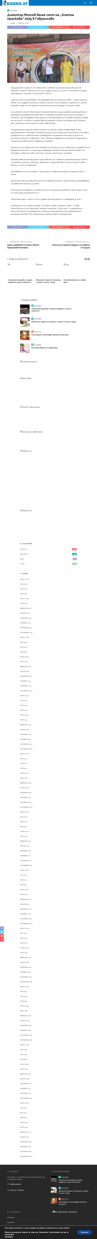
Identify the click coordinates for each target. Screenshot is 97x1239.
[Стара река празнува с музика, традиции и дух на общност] (20, 270)
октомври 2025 (26, 628)
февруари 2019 (25, 1016)
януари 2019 (24, 1020)
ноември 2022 (25, 797)
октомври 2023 (26, 744)
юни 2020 (23, 938)
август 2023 (24, 754)
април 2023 (24, 773)
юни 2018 (23, 1054)
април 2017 (24, 1122)
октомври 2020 (26, 919)
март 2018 (24, 1069)
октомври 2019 (25, 977)
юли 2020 (23, 933)
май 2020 (23, 943)
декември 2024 (25, 676)
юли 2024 (23, 700)
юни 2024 (23, 705)
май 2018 (23, 1059)
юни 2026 (23, 589)
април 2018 (24, 1064)
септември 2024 (26, 691)
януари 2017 (24, 1137)
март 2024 (24, 720)
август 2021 (24, 870)
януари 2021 (24, 904)
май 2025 (23, 652)
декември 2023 (25, 734)
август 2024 (24, 695)
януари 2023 (24, 788)
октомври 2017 (25, 1093)
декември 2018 (25, 1025)
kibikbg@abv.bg (15, 1184)
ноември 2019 (25, 972)
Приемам (84, 1232)
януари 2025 (24, 671)
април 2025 (24, 657)
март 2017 (23, 1127)
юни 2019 (23, 996)
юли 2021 (23, 875)
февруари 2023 (25, 783)
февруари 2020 (25, 957)
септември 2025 (26, 632)
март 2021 (24, 894)
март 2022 (24, 836)
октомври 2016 (25, 1151)
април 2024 (24, 715)
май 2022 (23, 826)
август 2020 (24, 928)
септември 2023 (26, 749)
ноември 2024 (25, 681)
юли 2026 (23, 584)
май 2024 (23, 710)
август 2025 (24, 637)
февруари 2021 (25, 899)
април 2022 (24, 831)
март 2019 (23, 1011)
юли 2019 (23, 991)
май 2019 (23, 1001)
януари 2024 (24, 729)
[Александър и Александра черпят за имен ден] (25, 335)
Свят (48, 559)
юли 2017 (23, 1108)
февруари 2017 (25, 1132)
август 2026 (24, 579)
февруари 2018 (25, 1074)
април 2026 (24, 598)
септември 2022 (26, 807)
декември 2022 (26, 792)
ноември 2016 (25, 1147)
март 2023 (24, 778)
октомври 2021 (25, 860)
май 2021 (23, 885)
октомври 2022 (26, 802)
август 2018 (24, 1045)
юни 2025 (23, 647)
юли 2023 (23, 759)
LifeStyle (48, 549)
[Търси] (85, 3)
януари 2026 (25, 613)
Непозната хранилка (68, 1212)
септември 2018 (26, 1040)
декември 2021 (25, 851)
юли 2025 (23, 642)
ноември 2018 (25, 1030)
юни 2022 (23, 822)
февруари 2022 (25, 841)
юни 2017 (23, 1113)
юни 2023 (23, 763)
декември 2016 (25, 1142)
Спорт (48, 564)
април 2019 (24, 1006)
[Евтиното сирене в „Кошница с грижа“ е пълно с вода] (48, 270)
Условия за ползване (15, 1190)
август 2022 (24, 812)
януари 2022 (25, 846)
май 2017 (23, 1117)
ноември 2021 (25, 856)
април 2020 (24, 948)
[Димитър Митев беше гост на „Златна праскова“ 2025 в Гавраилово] (48, 58)
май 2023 (23, 768)
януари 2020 (25, 962)
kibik (13, 23)
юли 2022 (23, 817)
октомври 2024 (26, 686)
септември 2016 (26, 1156)
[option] (20, 273)
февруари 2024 (25, 725)
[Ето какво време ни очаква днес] (76, 270)
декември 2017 (25, 1083)
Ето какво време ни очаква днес (44, 348)
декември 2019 (25, 967)
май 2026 (23, 594)
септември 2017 (26, 1098)
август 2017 (24, 1103)
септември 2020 (26, 923)
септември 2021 (26, 865)
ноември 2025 (25, 623)
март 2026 (24, 603)
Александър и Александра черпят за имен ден (49, 335)
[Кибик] (15, 3)
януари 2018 (24, 1079)
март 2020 (24, 953)
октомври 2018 (25, 1035)
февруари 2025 (25, 666)
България (48, 554)
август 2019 (24, 986)
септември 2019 (26, 982)
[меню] (91, 2)
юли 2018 (23, 1050)
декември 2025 (25, 618)
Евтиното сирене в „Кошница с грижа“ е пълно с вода (53, 322)
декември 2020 (26, 909)
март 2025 (24, 662)
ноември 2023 (25, 739)
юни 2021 (23, 880)
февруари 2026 (25, 608)
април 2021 (24, 889)
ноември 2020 (25, 914)
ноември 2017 (25, 1088)
